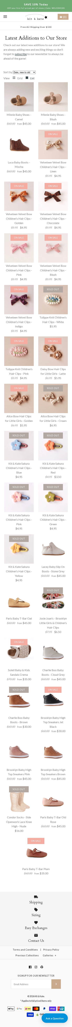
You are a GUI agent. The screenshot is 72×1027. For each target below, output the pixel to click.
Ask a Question (55, 1018)
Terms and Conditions (25, 949)
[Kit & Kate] (36, 17)
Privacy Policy (51, 949)
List (32, 78)
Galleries (49, 955)
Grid (20, 78)
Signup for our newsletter (36, 975)
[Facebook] (30, 967)
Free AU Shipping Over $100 (36, 27)
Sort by (7, 72)
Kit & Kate (39, 996)
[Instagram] (36, 967)
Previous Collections (27, 955)
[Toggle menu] (5, 17)
